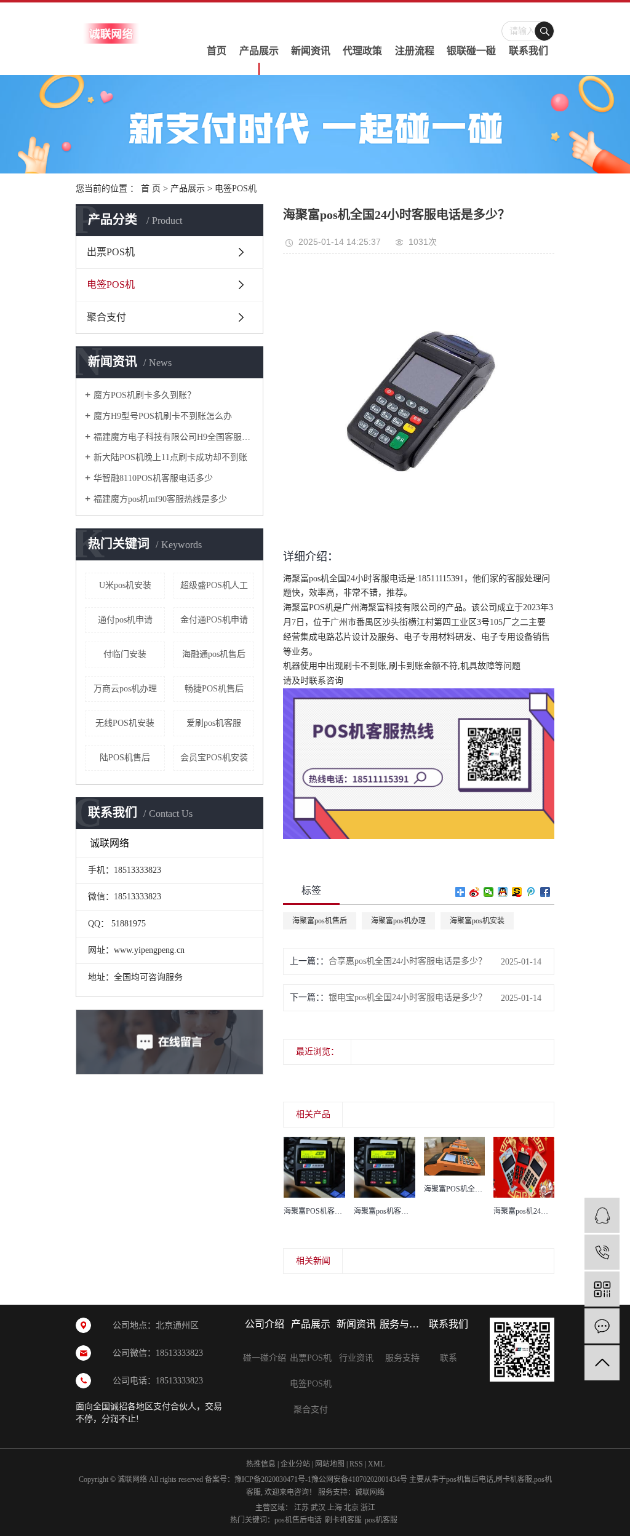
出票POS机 (111, 252)
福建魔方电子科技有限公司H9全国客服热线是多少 (174, 437)
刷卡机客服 (513, 1479)
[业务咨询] (602, 1215)
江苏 (301, 1507)
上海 (334, 1507)
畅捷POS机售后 (214, 688)
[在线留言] (602, 1325)
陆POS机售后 (125, 757)
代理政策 (362, 51)
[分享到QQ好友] (503, 892)
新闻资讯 (310, 51)
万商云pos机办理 (125, 688)
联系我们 (528, 51)
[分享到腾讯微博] (531, 892)
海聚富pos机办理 (398, 921)
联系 (448, 1358)
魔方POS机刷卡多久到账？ (145, 395)
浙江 (368, 1507)
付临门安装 (124, 654)
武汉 (318, 1507)
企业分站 (295, 1464)
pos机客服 (381, 1520)
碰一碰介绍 (264, 1358)
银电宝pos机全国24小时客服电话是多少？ (408, 997)
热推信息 (261, 1464)
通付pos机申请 (125, 619)
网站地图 (330, 1464)
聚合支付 (106, 317)
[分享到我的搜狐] (517, 892)
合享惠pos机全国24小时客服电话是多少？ (408, 961)
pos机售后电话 (469, 1479)
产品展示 (259, 51)
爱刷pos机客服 (213, 723)
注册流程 (414, 51)
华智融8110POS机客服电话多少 (153, 478)
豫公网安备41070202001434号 (359, 1479)
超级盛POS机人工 (214, 585)
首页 (216, 51)
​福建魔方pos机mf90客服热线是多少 (160, 499)
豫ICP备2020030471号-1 (272, 1479)
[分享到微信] (489, 892)
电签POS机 (236, 188)
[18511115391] (602, 1252)
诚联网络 (370, 1492)
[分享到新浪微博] (474, 892)
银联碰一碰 (471, 51)
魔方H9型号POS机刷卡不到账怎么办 (163, 416)
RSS (356, 1464)
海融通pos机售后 (213, 654)
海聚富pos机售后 (319, 921)
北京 (351, 1507)
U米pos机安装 (125, 585)
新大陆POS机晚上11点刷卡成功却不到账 (170, 457)
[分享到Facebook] (545, 892)
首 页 (151, 188)
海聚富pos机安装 (477, 921)
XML (376, 1464)
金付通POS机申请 (214, 619)
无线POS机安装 (124, 723)
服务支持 (402, 1358)
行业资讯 (356, 1358)
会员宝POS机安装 (214, 757)
